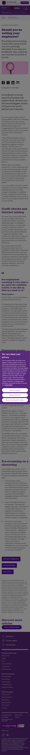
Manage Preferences (15, 395)
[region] (15, 377)
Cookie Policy (8, 385)
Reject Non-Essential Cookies (15, 400)
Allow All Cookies (15, 390)
